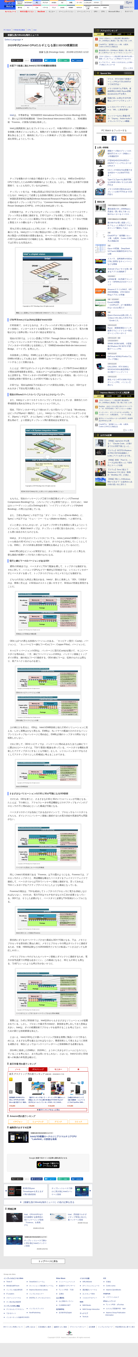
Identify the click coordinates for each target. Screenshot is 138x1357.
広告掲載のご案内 (44, 1327)
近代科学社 (60, 1309)
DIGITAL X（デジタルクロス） (40, 1298)
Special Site (105, 73)
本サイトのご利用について (13, 1327)
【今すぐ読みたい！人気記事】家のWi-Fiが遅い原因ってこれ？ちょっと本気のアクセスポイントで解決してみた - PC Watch (116, 59)
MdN (81, 1302)
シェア (38, 60)
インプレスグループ (105, 1327)
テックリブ (84, 1313)
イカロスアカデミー (89, 1298)
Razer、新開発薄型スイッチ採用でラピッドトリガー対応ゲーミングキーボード (120, 330)
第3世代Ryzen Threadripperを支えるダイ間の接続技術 (33, 1191)
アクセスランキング (108, 31)
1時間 (99, 34)
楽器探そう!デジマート (67, 1286)
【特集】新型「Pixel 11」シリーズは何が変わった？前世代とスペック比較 (120, 462)
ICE (104, 1278)
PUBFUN (106, 1294)
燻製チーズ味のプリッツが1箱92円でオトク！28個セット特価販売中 (119, 153)
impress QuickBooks (113, 1290)
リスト (27, 60)
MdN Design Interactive (91, 1309)
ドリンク (58, 1122)
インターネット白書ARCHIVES (17, 1317)
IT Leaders (10, 1294)
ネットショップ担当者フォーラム (41, 1286)
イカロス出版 (84, 1278)
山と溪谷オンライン (66, 1301)
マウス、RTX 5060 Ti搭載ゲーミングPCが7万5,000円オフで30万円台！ (119, 81)
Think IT (9, 1282)
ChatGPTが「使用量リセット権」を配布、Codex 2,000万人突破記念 (120, 238)
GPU (95, 12)
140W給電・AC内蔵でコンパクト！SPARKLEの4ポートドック (120, 282)
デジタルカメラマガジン (15, 1309)
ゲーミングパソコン (66, 12)
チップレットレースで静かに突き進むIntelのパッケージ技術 (62, 1191)
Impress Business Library (38, 1290)
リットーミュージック (67, 1282)
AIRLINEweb (87, 1282)
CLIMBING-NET (64, 1305)
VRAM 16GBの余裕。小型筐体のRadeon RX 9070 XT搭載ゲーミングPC (120, 346)
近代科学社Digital (65, 1313)
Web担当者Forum (12, 1286)
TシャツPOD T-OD (66, 1290)
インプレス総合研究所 (14, 1290)
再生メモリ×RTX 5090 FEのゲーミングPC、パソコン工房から (120, 382)
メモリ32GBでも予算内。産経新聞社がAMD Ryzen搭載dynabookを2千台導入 (119, 91)
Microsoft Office (114, 12)
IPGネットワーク (109, 1301)
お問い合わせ (30, 1327)
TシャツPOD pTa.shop (115, 1305)
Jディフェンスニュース (90, 1286)
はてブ (52, 60)
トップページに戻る (48, 1261)
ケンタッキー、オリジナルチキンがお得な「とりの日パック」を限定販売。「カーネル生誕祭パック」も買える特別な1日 (116, 414)
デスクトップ (38, 1069)
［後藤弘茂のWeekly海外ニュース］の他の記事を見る (48, 1202)
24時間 (109, 34)
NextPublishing (34, 1313)
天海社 (108, 1282)
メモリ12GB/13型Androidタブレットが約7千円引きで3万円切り (120, 191)
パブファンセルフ (112, 1297)
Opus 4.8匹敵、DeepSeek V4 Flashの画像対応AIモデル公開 (120, 251)
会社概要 (92, 1327)
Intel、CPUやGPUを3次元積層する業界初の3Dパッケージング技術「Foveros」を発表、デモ (34, 1219)
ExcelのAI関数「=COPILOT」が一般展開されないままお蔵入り (120, 305)
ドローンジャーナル (13, 1298)
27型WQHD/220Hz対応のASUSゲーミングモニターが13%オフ (119, 163)
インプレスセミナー (36, 1294)
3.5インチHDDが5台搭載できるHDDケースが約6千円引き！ (120, 172)
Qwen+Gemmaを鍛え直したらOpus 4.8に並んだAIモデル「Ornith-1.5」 (120, 318)
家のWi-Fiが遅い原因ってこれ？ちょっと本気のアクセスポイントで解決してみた (120, 225)
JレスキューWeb (88, 1294)
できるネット (11, 1313)
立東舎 (61, 1294)
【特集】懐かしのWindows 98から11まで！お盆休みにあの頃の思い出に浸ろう (120, 481)
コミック (78, 1122)
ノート (18, 1069)
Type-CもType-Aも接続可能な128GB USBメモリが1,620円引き (120, 182)
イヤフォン (18, 1122)
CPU (103, 12)
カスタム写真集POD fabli (116, 1309)
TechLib (85, 1317)
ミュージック (38, 1122)
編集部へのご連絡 (60, 1327)
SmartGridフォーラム (37, 1282)
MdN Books (86, 1305)
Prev (11, 1092)
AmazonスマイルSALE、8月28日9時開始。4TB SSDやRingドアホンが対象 (120, 292)
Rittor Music (60, 1278)
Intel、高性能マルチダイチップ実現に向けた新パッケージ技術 (77, 1217)
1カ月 (129, 34)
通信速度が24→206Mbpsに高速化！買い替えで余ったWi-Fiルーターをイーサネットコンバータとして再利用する (116, 52)
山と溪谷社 (60, 1298)
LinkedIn (79, 60)
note (65, 60)
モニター (52, 12)
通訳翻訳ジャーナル (89, 1290)
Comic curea (110, 1286)
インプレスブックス (36, 1309)
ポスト (19, 60)
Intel (12, 115)
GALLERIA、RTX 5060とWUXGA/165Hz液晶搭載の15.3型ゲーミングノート (119, 369)
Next (85, 1092)
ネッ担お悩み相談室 (13, 1302)
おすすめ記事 (106, 435)
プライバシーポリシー (78, 1327)
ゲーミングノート (83, 12)
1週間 (119, 34)
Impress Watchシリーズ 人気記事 (115, 392)
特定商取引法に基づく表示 (125, 1327)
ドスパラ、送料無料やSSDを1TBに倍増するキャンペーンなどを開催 (120, 261)
